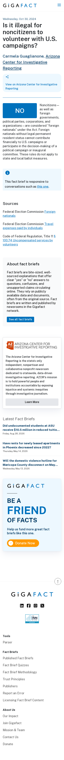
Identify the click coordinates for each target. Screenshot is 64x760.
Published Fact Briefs (18, 658)
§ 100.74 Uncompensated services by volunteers (29, 240)
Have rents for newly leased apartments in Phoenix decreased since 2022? (31, 445)
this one (42, 186)
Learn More (32, 402)
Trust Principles (14, 679)
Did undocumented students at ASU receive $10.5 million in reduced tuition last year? (31, 428)
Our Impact (10, 716)
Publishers (10, 686)
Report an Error (13, 693)
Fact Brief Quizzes (16, 665)
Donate (8, 744)
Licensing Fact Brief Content (23, 700)
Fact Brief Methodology (20, 672)
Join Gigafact (12, 723)
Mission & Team (14, 730)
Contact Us (10, 737)
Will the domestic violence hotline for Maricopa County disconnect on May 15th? (30, 463)
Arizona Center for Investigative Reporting (31, 62)
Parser (7, 642)
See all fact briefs (20, 319)
